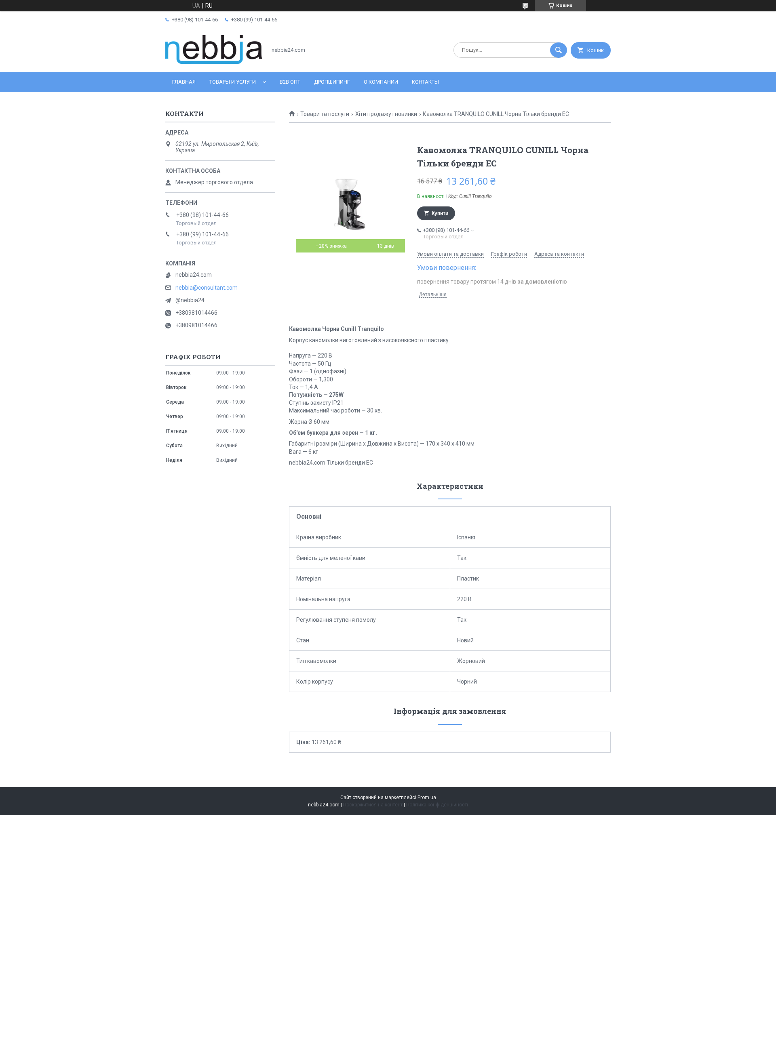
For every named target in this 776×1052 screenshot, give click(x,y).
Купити (440, 213)
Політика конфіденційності (437, 805)
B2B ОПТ (290, 82)
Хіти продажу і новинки (386, 114)
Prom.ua (427, 797)
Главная (184, 82)
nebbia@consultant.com (206, 287)
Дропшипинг (332, 82)
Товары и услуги (232, 82)
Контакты (425, 82)
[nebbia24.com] (213, 62)
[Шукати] (558, 50)
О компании (381, 82)
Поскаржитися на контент (373, 805)
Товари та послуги (324, 114)
